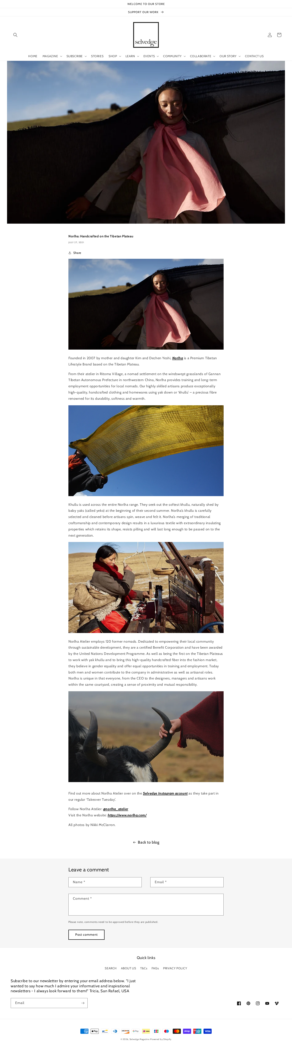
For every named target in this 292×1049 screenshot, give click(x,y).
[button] (15, 35)
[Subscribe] (82, 1003)
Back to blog (148, 842)
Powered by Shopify (160, 1039)
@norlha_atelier (115, 809)
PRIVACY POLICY (175, 968)
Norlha (177, 358)
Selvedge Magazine (140, 1039)
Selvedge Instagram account (165, 793)
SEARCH (111, 968)
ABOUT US (128, 968)
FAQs (155, 968)
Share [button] (77, 253)
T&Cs (143, 968)
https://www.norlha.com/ (127, 815)
